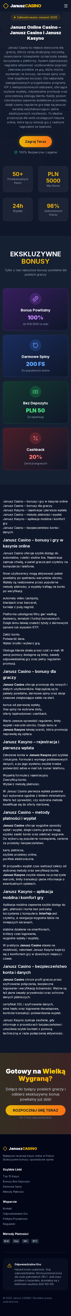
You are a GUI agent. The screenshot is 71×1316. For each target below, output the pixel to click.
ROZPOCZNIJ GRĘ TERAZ (35, 1110)
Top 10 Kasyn (11, 1176)
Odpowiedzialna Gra (15, 1213)
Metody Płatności (13, 1191)
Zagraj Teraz (35, 141)
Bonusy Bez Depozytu (16, 1181)
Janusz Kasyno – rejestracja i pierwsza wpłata (35, 510)
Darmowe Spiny (12, 1186)
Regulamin (9, 1223)
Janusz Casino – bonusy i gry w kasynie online (35, 501)
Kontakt (7, 1208)
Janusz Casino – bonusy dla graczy (27, 506)
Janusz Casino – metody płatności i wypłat (32, 514)
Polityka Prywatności (15, 1218)
